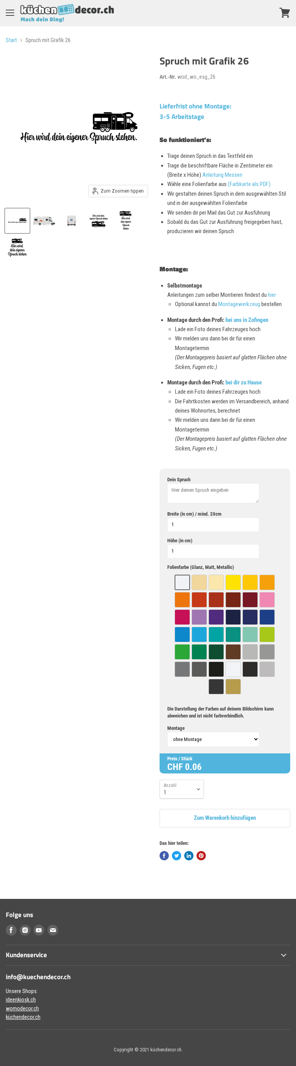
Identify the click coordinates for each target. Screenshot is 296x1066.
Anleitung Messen (222, 174)
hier (272, 294)
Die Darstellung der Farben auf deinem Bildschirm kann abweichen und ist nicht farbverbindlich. (220, 712)
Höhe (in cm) (179, 540)
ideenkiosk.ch (21, 1000)
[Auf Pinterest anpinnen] (201, 855)
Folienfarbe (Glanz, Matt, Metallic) (200, 567)
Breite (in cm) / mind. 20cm (194, 514)
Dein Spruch (178, 479)
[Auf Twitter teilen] (176, 855)
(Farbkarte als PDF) (249, 184)
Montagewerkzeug (239, 304)
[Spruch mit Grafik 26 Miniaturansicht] (17, 220)
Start (11, 40)
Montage (176, 728)
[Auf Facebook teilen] (164, 855)
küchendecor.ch (23, 1017)
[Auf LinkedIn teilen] (188, 855)
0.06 (193, 766)
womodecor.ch (22, 1008)
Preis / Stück (179, 758)
